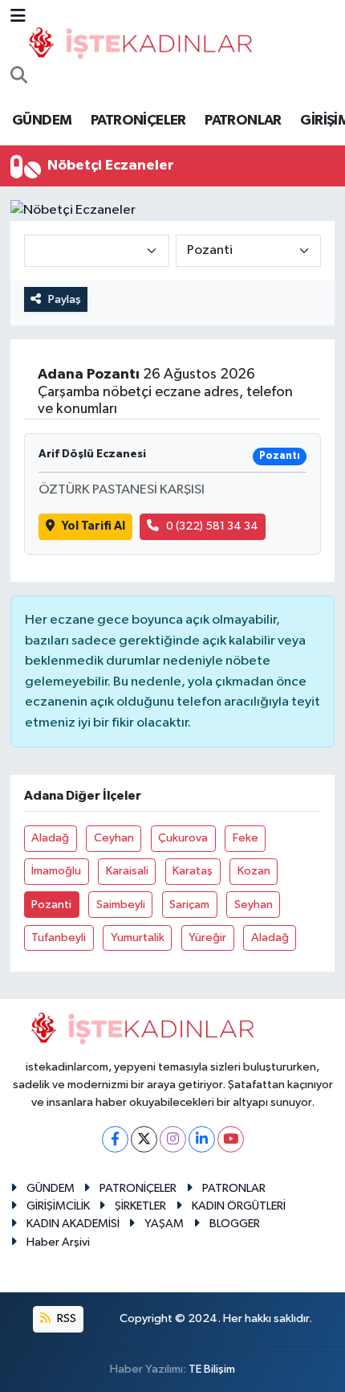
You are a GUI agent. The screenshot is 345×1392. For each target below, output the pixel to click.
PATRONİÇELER (138, 120)
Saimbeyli (120, 905)
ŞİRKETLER (140, 1206)
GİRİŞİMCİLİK (58, 1206)
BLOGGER (234, 1224)
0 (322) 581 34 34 (212, 526)
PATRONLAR (243, 120)
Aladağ (50, 838)
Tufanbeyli (58, 937)
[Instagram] (173, 1139)
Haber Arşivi (58, 1242)
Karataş (192, 871)
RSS (65, 1318)
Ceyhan (114, 838)
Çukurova (183, 838)
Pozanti (51, 905)
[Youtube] (230, 1139)
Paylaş (64, 299)
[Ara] (18, 77)
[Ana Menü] (18, 17)
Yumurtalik (137, 937)
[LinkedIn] (202, 1139)
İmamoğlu (56, 871)
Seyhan (253, 905)
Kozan (253, 871)
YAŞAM (164, 1224)
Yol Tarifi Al (93, 526)
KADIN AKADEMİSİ (73, 1224)
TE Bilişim (212, 1369)
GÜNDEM (41, 120)
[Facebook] (115, 1139)
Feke (245, 838)
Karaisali (127, 871)
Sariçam (189, 905)
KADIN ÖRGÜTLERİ (239, 1206)
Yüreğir (207, 937)
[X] (144, 1139)
